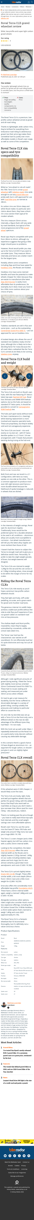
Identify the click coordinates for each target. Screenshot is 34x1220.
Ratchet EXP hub (19, 397)
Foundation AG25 (25, 888)
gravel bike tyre (22, 194)
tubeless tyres (6, 354)
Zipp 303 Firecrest (8, 282)
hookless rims (6, 267)
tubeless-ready (18, 192)
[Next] (29, 376)
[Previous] (5, 376)
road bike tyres (11, 199)
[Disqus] (17, 1113)
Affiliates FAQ (5, 18)
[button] (17, 377)
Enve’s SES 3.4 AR (8, 874)
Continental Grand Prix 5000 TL (13, 330)
